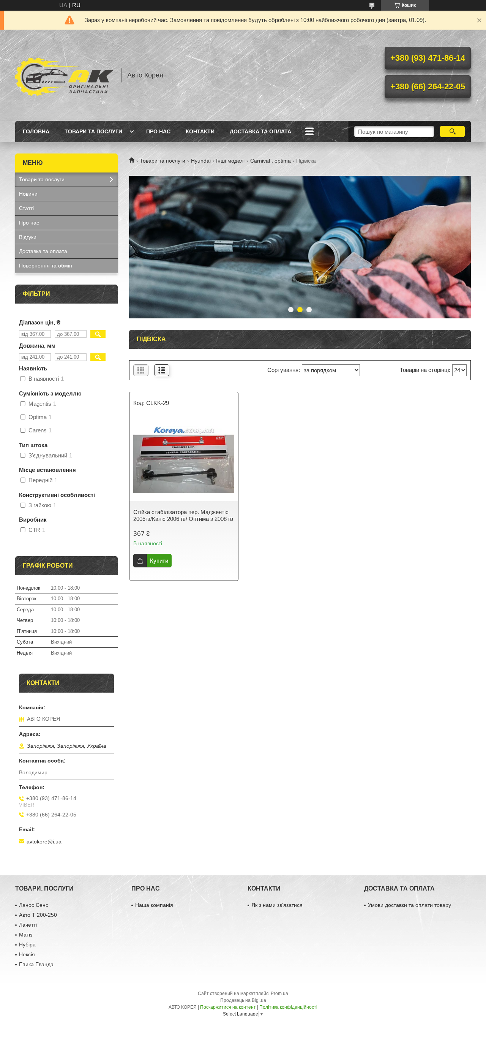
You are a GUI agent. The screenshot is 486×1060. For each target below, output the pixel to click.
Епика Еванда (36, 964)
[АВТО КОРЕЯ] (64, 75)
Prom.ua (279, 993)
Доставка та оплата (260, 131)
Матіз (25, 935)
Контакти (200, 131)
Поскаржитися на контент (228, 1007)
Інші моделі (230, 161)
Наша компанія (154, 905)
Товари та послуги (93, 131)
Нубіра (27, 944)
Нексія (27, 954)
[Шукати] (452, 131)
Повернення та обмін (45, 266)
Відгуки (27, 237)
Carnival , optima (270, 161)
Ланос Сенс (33, 905)
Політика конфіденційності (288, 1007)
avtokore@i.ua (44, 842)
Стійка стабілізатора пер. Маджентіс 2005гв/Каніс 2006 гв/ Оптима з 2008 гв (183, 515)
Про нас (158, 131)
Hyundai (201, 161)
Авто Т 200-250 (38, 915)
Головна (36, 131)
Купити (159, 560)
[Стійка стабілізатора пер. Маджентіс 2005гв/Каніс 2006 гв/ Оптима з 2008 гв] (183, 459)
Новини (28, 194)
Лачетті (28, 925)
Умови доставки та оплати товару (409, 905)
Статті (26, 208)
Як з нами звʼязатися (277, 905)
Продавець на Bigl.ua (243, 1000)
